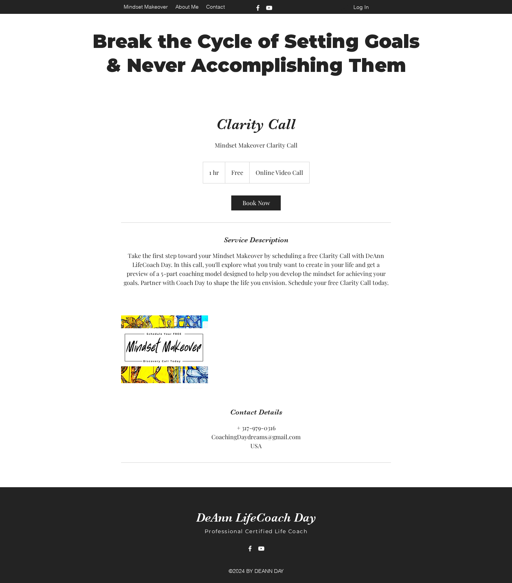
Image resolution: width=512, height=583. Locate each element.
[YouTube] (269, 8)
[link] (256, 202)
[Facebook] (258, 8)
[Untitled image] (164, 347)
